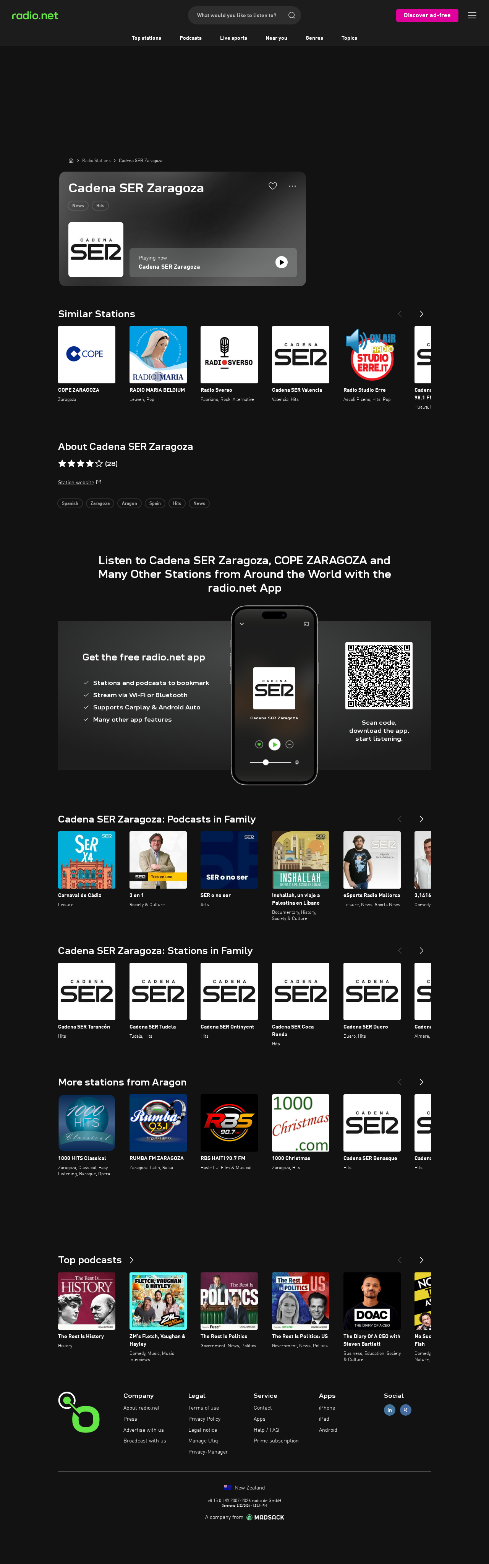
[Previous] (399, 311)
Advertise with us (143, 1430)
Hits (100, 206)
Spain (155, 503)
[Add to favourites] (273, 186)
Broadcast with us (144, 1441)
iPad (324, 1419)
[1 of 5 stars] (62, 463)
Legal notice (202, 1430)
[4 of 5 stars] (89, 463)
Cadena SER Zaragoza (169, 267)
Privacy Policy (204, 1419)
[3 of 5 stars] (80, 463)
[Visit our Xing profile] (406, 1410)
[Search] (291, 15)
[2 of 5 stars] (71, 463)
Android (328, 1430)
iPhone (327, 1408)
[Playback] (281, 262)
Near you (276, 38)
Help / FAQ (266, 1430)
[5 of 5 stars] (99, 463)
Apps (260, 1419)
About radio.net (141, 1408)
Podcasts (191, 38)
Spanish (70, 503)
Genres (314, 38)
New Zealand (249, 1488)
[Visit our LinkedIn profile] (390, 1410)
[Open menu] (472, 15)
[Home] (71, 160)
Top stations (146, 38)
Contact (263, 1408)
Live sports (233, 38)
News (78, 206)
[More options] (292, 186)
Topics (349, 38)
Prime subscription (276, 1441)
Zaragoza (100, 503)
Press (130, 1419)
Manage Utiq (203, 1441)
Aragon (129, 503)
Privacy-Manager (208, 1452)
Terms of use (203, 1408)
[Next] (422, 311)
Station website (76, 482)
